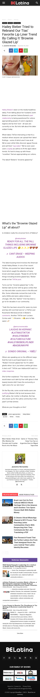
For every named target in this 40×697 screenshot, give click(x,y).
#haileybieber (20, 336)
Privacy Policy (27, 686)
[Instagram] (18, 484)
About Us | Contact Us (14, 686)
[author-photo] (20, 464)
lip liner (5, 416)
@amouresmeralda (20, 327)
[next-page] (7, 552)
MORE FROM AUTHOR (26, 495)
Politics (10, 20)
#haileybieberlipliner (20, 342)
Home (4, 20)
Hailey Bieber (26, 414)
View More (20, 633)
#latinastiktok (20, 332)
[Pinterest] (21, 50)
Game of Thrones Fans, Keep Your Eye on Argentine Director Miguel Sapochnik (29, 442)
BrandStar (19, 692)
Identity (16, 20)
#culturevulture (20, 339)
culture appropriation (14, 414)
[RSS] (31, 658)
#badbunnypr (21, 345)
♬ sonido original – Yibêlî (20, 351)
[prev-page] (3, 552)
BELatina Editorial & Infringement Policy (20, 688)
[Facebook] (11, 50)
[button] (3, 3)
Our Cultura (17, 23)
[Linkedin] (20, 658)
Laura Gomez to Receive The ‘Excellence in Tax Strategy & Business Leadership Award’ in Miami (20, 607)
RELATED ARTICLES (10, 495)
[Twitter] (16, 50)
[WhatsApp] (26, 50)
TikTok (11, 416)
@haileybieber (20, 238)
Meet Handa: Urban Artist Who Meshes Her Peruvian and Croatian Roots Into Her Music (11, 442)
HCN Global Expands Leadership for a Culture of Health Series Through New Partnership (19, 565)
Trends (18, 416)
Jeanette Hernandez (10, 45)
